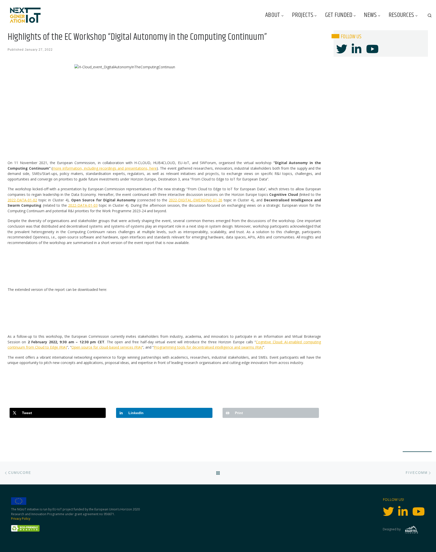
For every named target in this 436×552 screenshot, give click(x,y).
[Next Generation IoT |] (25, 15)
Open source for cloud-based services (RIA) (106, 347)
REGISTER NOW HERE (164, 385)
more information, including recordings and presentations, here (104, 168)
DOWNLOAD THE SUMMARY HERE (164, 265)
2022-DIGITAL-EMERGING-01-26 (195, 200)
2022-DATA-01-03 (83, 205)
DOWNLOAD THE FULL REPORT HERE (164, 312)
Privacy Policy (20, 518)
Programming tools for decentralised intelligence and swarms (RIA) (208, 347)
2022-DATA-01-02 (22, 200)
